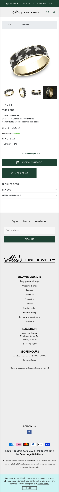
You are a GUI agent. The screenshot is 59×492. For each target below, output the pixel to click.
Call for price (19, 173)
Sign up (29, 239)
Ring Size (9, 138)
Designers (29, 294)
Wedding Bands (29, 285)
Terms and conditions (29, 317)
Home (9, 25)
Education (29, 299)
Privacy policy (29, 312)
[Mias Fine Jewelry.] (26, 12)
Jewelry (29, 290)
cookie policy (43, 484)
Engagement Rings (29, 281)
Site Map (29, 321)
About (30, 303)
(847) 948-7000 (30, 344)
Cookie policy (29, 308)
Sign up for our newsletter (29, 221)
